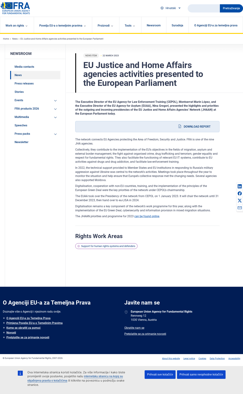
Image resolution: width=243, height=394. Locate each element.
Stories (19, 92)
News (15, 39)
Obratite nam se (134, 327)
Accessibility (234, 358)
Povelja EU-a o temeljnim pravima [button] (60, 25)
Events (19, 100)
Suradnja (177, 25)
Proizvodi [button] (104, 25)
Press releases (24, 83)
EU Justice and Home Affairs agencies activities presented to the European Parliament (61, 39)
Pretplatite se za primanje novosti (27, 337)
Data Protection (217, 358)
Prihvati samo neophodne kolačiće (201, 374)
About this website (171, 358)
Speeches (21, 125)
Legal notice (189, 358)
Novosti (11, 332)
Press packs (22, 133)
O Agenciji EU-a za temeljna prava (215, 25)
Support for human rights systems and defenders (108, 246)
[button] (239, 186)
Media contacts (24, 66)
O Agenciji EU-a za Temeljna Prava (28, 318)
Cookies (202, 358)
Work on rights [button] (15, 25)
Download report (197, 126)
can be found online (146, 216)
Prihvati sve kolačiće (160, 374)
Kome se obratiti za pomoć (23, 327)
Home (6, 39)
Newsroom (154, 25)
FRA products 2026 (27, 108)
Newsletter (21, 142)
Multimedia (22, 117)
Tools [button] (128, 25)
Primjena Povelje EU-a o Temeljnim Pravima (34, 323)
